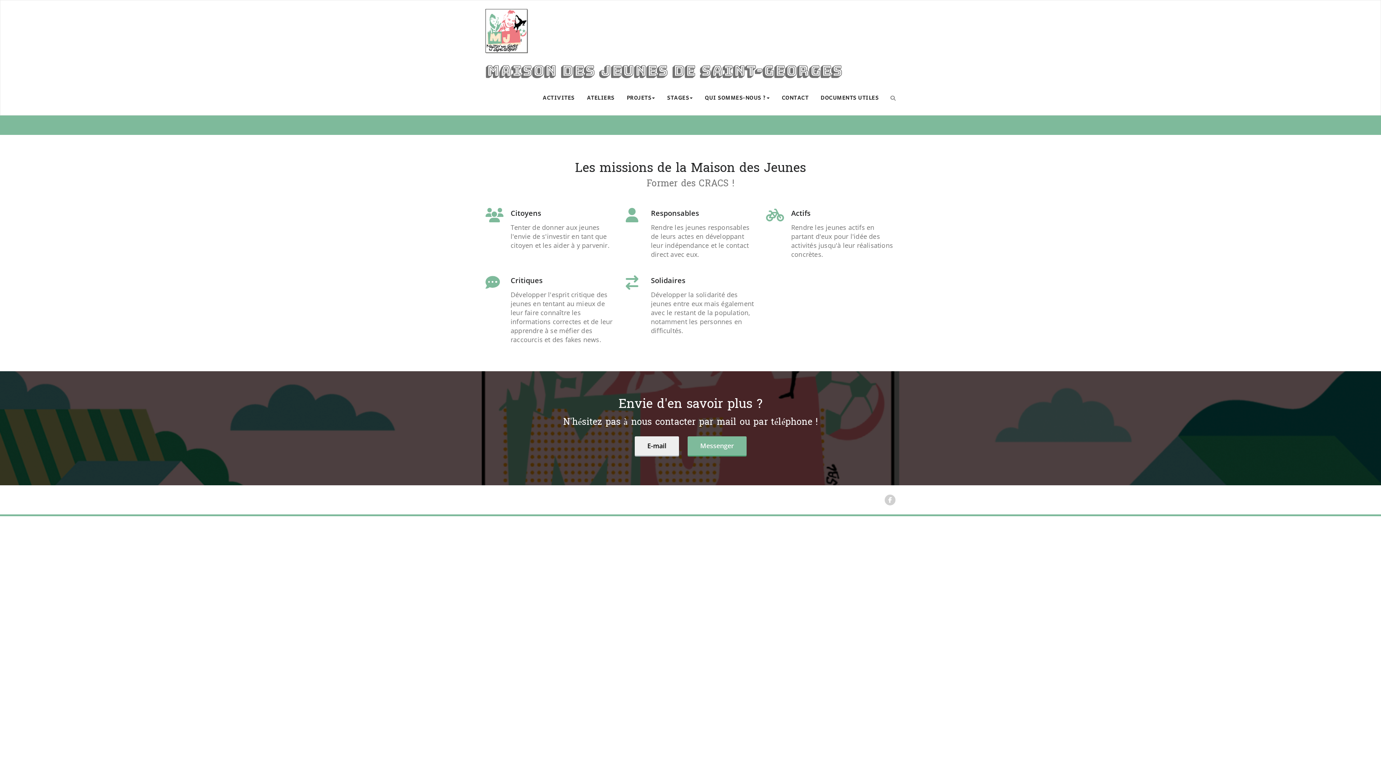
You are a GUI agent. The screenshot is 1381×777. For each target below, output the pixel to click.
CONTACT (795, 98)
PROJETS (639, 98)
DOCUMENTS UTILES (850, 98)
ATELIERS (601, 98)
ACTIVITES (559, 98)
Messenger (717, 445)
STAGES (678, 98)
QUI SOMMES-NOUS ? (735, 98)
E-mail (656, 445)
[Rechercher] (892, 97)
